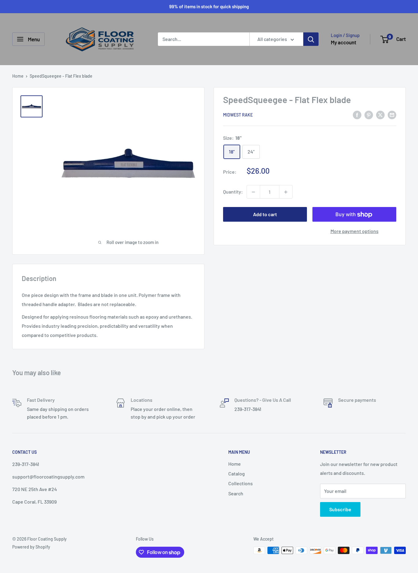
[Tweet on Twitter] (380, 114)
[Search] (311, 39)
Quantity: (233, 192)
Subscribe (340, 509)
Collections (240, 483)
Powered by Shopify (31, 546)
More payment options (354, 231)
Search (235, 493)
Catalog (236, 473)
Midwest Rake (238, 115)
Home (18, 76)
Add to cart (265, 214)
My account (343, 42)
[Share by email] (392, 114)
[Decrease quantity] (253, 192)
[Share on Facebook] (357, 114)
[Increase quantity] (285, 192)
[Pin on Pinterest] (368, 114)
